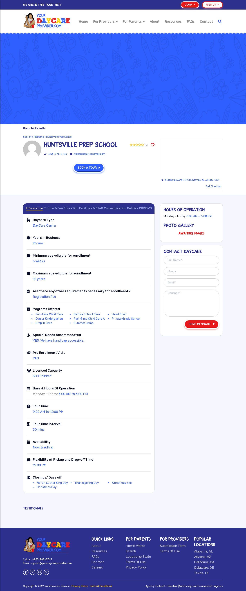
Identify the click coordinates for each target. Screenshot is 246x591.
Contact (206, 22)
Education (71, 208)
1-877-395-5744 (42, 559)
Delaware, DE (204, 568)
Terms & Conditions (100, 586)
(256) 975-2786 (57, 153)
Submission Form (173, 546)
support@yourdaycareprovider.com (51, 563)
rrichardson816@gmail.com (89, 153)
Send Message (200, 324)
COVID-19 (145, 208)
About (155, 22)
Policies (132, 208)
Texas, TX (201, 573)
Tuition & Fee (53, 208)
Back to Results (34, 128)
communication (115, 208)
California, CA (204, 562)
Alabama (39, 136)
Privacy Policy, (80, 586)
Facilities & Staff (91, 208)
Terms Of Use (136, 562)
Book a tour (87, 167)
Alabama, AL (203, 551)
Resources (173, 22)
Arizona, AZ (202, 557)
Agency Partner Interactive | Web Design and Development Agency (184, 586)
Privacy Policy (136, 567)
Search (27, 136)
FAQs (191, 22)
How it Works (135, 546)
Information (34, 208)
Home (83, 22)
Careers (97, 567)
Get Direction (213, 186)
